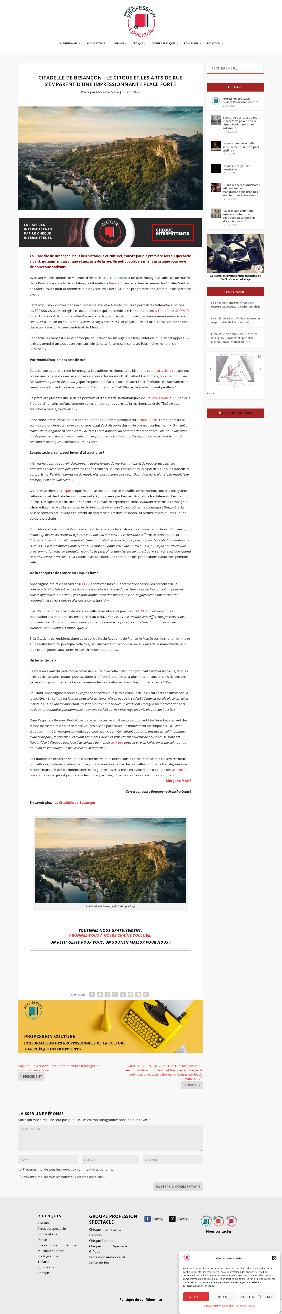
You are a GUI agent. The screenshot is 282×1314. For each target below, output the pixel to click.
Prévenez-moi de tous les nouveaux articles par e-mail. (64, 1177)
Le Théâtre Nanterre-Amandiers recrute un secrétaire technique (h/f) (235, 304)
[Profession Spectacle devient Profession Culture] (216, 101)
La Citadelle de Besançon (74, 802)
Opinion (119, 43)
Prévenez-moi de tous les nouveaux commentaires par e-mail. (69, 1169)
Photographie (47, 1256)
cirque (66, 490)
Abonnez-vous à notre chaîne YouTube (109, 935)
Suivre (158, 1218)
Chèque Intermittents (105, 1229)
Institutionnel (68, 43)
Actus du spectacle (51, 1228)
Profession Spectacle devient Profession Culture (240, 100)
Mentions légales (245, 1305)
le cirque (117, 742)
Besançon (116, 283)
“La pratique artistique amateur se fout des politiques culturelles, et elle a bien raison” (239, 216)
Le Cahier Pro (99, 1262)
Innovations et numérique (57, 1245)
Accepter (196, 1297)
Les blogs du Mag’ (237, 413)
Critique (138, 43)
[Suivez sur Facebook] (147, 1219)
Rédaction (213, 43)
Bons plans (191, 43)
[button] (274, 1258)
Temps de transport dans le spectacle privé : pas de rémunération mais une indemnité (240, 123)
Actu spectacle (96, 43)
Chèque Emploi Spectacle (108, 1246)
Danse (42, 1239)
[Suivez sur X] (172, 1219)
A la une (43, 1223)
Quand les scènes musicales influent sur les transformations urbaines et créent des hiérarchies (241, 190)
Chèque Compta (101, 1240)
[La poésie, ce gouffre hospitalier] (216, 168)
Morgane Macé (107, 92)
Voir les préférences (257, 1297)
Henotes (95, 1235)
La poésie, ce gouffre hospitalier (236, 167)
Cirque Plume (147, 420)
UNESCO (144, 611)
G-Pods (94, 1251)
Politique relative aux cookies (218, 1305)
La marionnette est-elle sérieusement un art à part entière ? (241, 147)
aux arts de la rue (164, 370)
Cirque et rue (47, 1234)
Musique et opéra (50, 1251)
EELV (84, 584)
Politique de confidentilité (141, 1299)
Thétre (43, 1261)
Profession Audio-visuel (107, 1257)
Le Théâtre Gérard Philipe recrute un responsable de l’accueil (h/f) (235, 320)
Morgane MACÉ (178, 781)
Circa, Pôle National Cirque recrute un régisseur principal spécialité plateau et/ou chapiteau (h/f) (234, 338)
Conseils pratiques (163, 43)
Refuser (224, 1297)
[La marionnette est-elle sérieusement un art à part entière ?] (216, 146)
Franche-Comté (157, 398)
